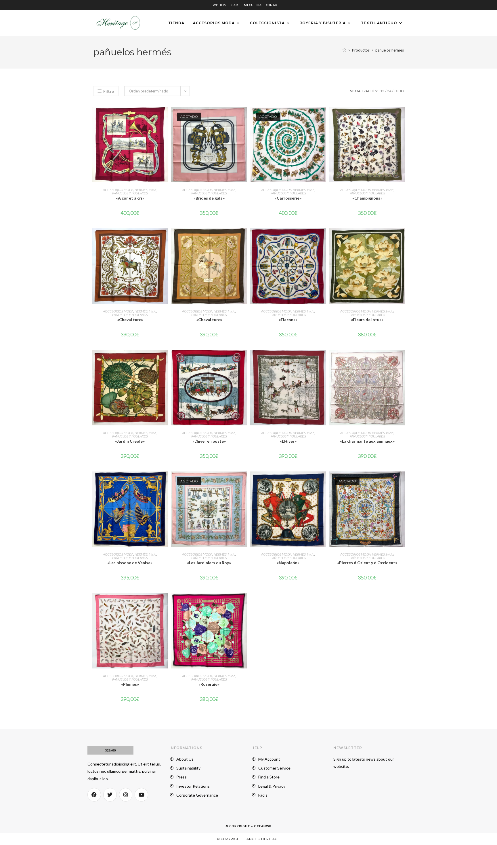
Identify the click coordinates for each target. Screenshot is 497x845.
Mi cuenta (252, 5)
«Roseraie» (208, 684)
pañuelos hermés (389, 50)
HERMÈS (141, 189)
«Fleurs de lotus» (367, 319)
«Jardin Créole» (130, 441)
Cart (236, 5)
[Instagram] (126, 795)
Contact (273, 5)
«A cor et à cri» (130, 198)
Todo (399, 91)
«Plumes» (130, 684)
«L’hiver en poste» (209, 441)
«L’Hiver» (288, 441)
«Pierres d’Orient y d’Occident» (367, 562)
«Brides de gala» (209, 198)
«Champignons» (367, 198)
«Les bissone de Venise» (129, 562)
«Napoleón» (288, 562)
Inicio (152, 189)
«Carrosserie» (288, 198)
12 (382, 91)
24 (389, 91)
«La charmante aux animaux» (367, 441)
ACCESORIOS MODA (118, 189)
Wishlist (220, 5)
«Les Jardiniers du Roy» (209, 562)
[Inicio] (344, 50)
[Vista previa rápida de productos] (165, 117)
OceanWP (263, 826)
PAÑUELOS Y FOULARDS (130, 193)
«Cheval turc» (130, 319)
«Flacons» (288, 319)
